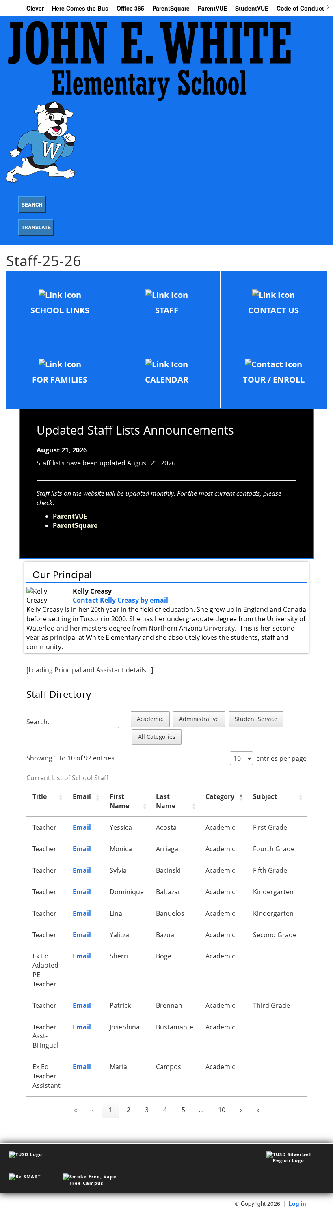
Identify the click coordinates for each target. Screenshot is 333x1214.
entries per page (281, 758)
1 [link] (110, 1109)
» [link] (258, 1109)
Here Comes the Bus (80, 8)
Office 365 (130, 8)
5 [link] (183, 1109)
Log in (297, 1203)
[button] (60, 797)
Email (82, 827)
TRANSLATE (36, 227)
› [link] (241, 1109)
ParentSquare (171, 8)
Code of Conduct (300, 8)
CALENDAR (166, 379)
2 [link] (128, 1109)
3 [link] (147, 1109)
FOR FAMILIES (59, 379)
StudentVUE (251, 8)
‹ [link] (93, 1109)
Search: (37, 721)
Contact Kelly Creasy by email (120, 600)
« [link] (75, 1109)
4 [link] (165, 1109)
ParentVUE (212, 8)
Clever (35, 8)
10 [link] (221, 1109)
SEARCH (32, 204)
